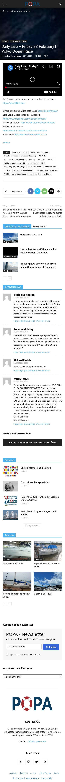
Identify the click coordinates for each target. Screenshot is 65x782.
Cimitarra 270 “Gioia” (13, 563)
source (6, 142)
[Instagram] (28, 762)
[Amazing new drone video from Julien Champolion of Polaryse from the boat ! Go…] (10, 267)
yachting (47, 174)
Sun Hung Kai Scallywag (14, 167)
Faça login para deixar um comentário (32, 321)
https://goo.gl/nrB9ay (47, 111)
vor (30, 174)
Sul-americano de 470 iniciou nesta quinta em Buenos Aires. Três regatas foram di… (17, 212)
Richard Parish (22, 360)
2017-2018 (16, 152)
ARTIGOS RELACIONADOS (17, 226)
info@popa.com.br (37, 741)
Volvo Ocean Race (13, 56)
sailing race (33, 163)
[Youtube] (45, 762)
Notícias (12, 11)
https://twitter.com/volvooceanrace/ (38, 122)
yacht (38, 174)
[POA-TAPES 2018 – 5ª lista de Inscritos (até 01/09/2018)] (10, 500)
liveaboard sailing (28, 156)
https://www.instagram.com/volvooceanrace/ (25, 130)
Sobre (56, 773)
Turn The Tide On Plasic (24, 170)
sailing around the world (14, 163)
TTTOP (7, 170)
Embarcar (51, 647)
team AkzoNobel (34, 167)
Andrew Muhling (24, 329)
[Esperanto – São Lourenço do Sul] (48, 551)
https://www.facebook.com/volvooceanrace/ (24, 118)
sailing (51, 159)
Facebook (7, 271)
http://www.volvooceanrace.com (31, 134)
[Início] (6, 773)
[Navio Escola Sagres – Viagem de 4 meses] (10, 515)
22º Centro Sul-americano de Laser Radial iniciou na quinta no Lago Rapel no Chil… (47, 212)
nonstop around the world (15, 159)
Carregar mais (31, 525)
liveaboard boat (11, 156)
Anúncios (7, 242)
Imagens (24, 773)
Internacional (24, 11)
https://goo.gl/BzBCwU (14, 103)
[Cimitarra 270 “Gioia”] (17, 551)
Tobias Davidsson (24, 295)
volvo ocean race (19, 174)
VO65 (6, 174)
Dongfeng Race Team (40, 152)
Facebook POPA (10, 256)
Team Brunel (50, 167)
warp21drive (21, 379)
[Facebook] (20, 762)
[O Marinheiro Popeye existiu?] (10, 486)
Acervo (33, 773)
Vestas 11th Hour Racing (47, 170)
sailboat (41, 159)
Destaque (9, 460)
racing (32, 159)
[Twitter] (37, 762)
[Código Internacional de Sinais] (10, 471)
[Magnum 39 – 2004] (10, 238)
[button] (61, 4)
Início (4, 11)
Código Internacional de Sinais (36, 468)
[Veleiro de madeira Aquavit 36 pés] (17, 581)
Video (24, 41)
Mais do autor (39, 226)
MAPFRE (42, 156)
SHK (43, 163)
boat (25, 152)
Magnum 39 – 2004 (31, 234)
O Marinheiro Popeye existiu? (35, 482)
